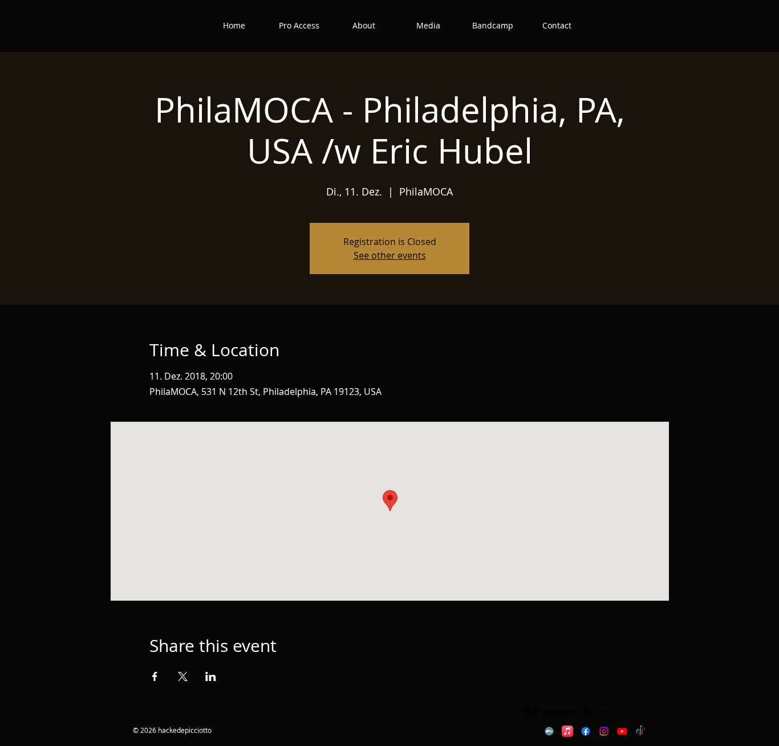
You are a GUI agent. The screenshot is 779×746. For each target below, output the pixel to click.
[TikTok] (640, 731)
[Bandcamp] (549, 731)
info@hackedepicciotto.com (564, 711)
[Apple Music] (567, 731)
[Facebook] (585, 731)
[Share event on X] (182, 676)
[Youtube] (622, 731)
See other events (390, 255)
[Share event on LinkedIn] (210, 676)
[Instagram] (604, 731)
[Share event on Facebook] (154, 676)
